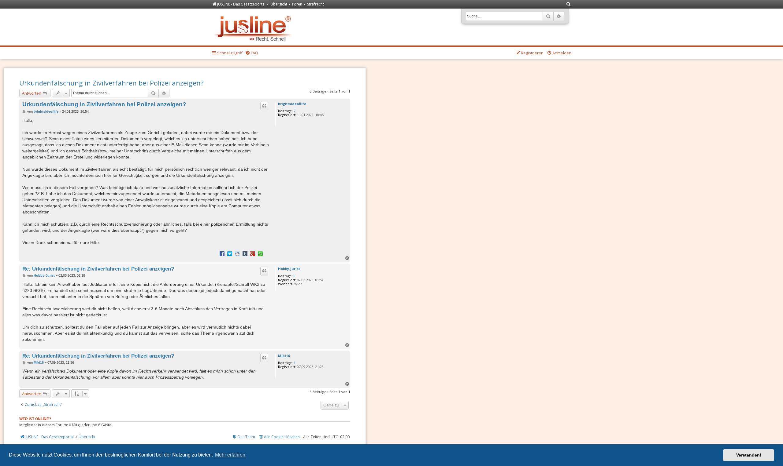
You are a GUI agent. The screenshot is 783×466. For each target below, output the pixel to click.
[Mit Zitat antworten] (264, 106)
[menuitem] (568, 4)
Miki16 (284, 356)
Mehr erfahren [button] (230, 454)
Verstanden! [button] (748, 455)
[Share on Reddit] (237, 253)
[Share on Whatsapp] (260, 253)
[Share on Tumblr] (245, 253)
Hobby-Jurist (289, 269)
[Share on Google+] (252, 253)
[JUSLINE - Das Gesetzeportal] (254, 27)
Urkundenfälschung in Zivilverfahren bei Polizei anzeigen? (111, 82)
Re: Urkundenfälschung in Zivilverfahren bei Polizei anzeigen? (98, 268)
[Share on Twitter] (229, 253)
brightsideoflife (292, 104)
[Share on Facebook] (222, 253)
